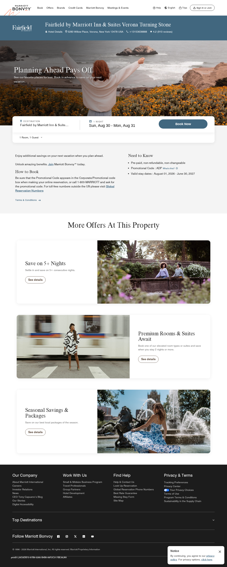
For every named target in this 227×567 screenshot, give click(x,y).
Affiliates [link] (67, 496)
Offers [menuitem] (49, 7)
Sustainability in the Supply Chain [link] (182, 501)
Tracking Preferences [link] (176, 482)
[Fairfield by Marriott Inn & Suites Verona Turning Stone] (22, 28)
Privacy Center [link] (172, 486)
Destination (47, 121)
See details (35, 279)
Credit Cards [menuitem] (75, 7)
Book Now (183, 124)
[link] (156, 8)
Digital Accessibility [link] (23, 504)
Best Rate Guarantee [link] (125, 493)
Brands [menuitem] (61, 7)
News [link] (15, 493)
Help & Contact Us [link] (124, 482)
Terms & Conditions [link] (26, 200)
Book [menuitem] (40, 7)
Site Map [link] (118, 500)
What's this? (169, 168)
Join (51, 164)
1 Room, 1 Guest (29, 137)
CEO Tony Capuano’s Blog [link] (27, 496)
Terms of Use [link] (171, 493)
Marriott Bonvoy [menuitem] (95, 7)
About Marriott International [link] (27, 482)
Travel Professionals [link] (74, 485)
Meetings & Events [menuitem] (118, 7)
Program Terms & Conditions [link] (180, 497)
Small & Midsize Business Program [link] (82, 482)
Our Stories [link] (18, 500)
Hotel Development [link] (73, 493)
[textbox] (49, 126)
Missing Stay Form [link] (124, 496)
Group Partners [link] (71, 489)
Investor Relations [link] (22, 489)
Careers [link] (16, 485)
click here (206, 559)
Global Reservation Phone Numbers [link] (134, 489)
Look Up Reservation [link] (125, 485)
